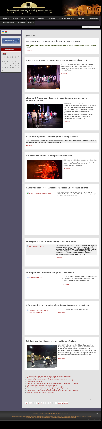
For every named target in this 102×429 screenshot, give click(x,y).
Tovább (60, 403)
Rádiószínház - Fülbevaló (26, 22)
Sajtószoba (5, 18)
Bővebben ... (30, 50)
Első (26, 403)
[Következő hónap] (5, 53)
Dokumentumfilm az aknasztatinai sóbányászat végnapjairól (45, 387)
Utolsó (66, 403)
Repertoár (31, 18)
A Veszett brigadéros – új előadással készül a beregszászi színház (57, 188)
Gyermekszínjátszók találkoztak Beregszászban (42, 385)
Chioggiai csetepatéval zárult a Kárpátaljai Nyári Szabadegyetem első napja (50, 380)
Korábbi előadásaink (8, 22)
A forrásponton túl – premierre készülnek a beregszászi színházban (57, 305)
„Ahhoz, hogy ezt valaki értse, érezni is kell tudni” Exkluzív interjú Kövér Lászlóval (52, 390)
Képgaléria (41, 18)
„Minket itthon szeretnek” (34, 381)
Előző (30, 403)
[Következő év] (4, 53)
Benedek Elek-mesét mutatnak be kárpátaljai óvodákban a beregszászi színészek (52, 383)
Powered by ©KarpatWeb (94, 419)
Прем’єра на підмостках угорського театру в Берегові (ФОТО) (56, 60)
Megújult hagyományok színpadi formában (40, 392)
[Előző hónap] (3, 53)
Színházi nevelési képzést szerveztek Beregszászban (51, 341)
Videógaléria (51, 18)
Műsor (23, 18)
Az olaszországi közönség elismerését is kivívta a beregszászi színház (49, 376)
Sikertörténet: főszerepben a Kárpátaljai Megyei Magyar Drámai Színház (49, 389)
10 (56, 403)
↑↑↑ (97, 413)
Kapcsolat (81, 18)
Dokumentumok (93, 18)
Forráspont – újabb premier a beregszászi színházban (51, 241)
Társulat (15, 18)
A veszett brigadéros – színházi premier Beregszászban (52, 137)
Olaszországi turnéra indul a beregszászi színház (42, 378)
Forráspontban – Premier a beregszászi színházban (50, 273)
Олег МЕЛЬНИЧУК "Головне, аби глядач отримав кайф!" (53, 41)
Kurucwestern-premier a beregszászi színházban (49, 156)
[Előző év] (2, 53)
